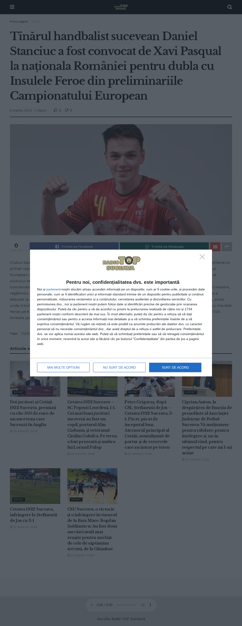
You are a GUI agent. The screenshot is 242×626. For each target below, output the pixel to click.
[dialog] (121, 313)
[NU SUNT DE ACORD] (203, 258)
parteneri (53, 289)
